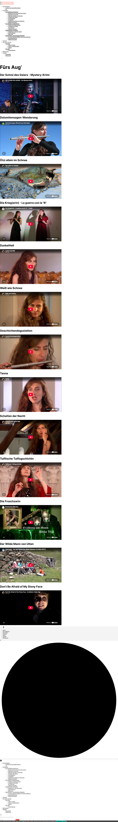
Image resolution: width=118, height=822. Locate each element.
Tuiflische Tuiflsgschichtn (14, 25)
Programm (5, 10)
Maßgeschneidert (12, 22)
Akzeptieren (59, 821)
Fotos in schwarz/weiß (13, 46)
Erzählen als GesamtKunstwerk (12, 7)
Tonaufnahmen (11, 50)
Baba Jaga (10, 34)
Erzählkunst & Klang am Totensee (16, 21)
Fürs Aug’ (7, 43)
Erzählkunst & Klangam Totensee (13, 27)
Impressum (8, 55)
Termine (5, 40)
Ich (6, 9)
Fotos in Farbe (11, 45)
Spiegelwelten (11, 18)
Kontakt (5, 53)
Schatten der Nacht (13, 17)
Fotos (4, 635)
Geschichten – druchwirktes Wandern (15, 35)
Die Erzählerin (6, 6)
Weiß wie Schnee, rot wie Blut (15, 15)
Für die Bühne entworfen (11, 11)
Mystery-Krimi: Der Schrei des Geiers (17, 13)
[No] (66, 821)
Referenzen (6, 51)
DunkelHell (11, 19)
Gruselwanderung (12, 38)
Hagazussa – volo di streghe (15, 31)
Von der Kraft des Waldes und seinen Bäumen (19, 36)
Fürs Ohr (7, 49)
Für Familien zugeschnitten (12, 23)
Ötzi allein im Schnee (13, 14)
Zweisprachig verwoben (11, 30)
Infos (64, 821)
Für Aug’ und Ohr (7, 42)
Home (4, 630)
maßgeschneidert (12, 29)
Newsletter (8, 54)
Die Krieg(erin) (11, 33)
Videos (10, 47)
